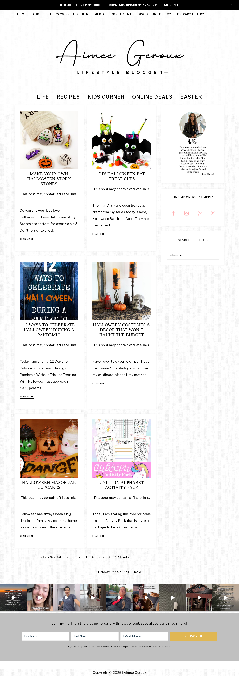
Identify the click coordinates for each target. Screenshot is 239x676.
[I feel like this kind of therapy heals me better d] (172, 597)
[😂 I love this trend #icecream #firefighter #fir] (119, 597)
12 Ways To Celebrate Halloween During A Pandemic (49, 330)
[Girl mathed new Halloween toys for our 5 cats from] (199, 597)
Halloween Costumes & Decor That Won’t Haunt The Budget (121, 330)
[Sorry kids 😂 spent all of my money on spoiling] (146, 597)
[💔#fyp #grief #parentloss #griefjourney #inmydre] (13, 597)
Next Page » (122, 557)
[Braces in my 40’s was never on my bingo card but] (40, 597)
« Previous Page (51, 557)
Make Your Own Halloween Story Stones (49, 179)
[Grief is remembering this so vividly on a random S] (225, 597)
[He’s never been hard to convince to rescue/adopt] (93, 597)
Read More (27, 239)
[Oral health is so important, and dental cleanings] (66, 597)
